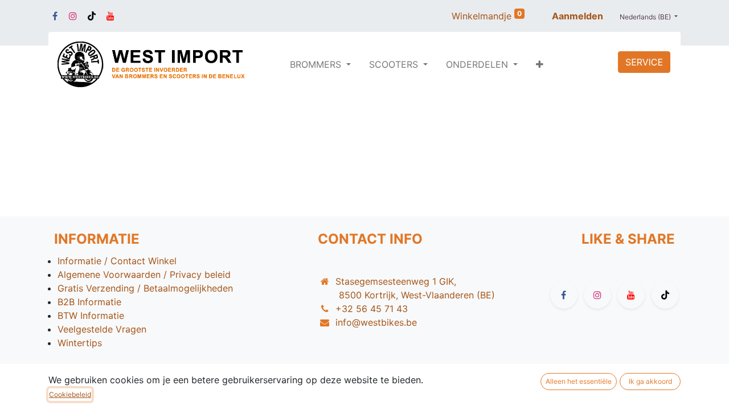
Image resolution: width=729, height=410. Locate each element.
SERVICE (644, 62)
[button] (539, 64)
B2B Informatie (89, 302)
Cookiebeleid (70, 394)
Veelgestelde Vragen (102, 329)
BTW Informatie (91, 315)
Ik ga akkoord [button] (650, 381)
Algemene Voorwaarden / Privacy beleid (144, 274)
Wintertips (80, 342)
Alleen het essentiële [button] (579, 381)
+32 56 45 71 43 (371, 308)
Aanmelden (577, 16)
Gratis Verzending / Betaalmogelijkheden (145, 288)
